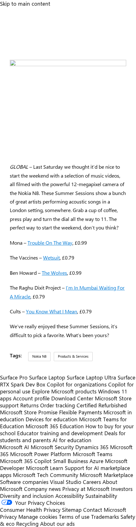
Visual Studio (65, 481)
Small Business (70, 460)
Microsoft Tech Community (45, 474)
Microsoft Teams (92, 453)
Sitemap (72, 509)
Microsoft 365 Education (55, 426)
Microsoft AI (14, 446)
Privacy (9, 516)
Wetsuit (51, 257)
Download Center (72, 398)
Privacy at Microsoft (85, 488)
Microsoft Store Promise (29, 412)
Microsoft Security (52, 446)
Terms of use (74, 516)
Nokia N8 (39, 356)
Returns (29, 405)
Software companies (24, 481)
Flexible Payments (80, 412)
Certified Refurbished (102, 405)
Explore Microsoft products (64, 391)
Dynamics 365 (91, 446)
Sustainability (101, 495)
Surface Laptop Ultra (91, 377)
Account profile (31, 398)
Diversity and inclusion (27, 495)
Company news (42, 488)
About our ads (57, 523)
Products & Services (73, 356)
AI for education (72, 439)
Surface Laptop (47, 377)
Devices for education (51, 419)
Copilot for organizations (77, 384)
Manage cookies (37, 516)
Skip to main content (25, 3)
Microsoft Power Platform (40, 453)
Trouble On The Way (50, 242)
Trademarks (105, 516)
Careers (92, 481)
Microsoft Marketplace (106, 474)
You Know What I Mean (51, 311)
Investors (122, 488)
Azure (96, 460)
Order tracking (57, 405)
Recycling (27, 523)
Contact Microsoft (104, 509)
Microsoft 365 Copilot (26, 460)
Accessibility (69, 495)
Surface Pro (14, 377)
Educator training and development (60, 433)
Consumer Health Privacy (30, 509)
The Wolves (54, 272)
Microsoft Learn (44, 467)
